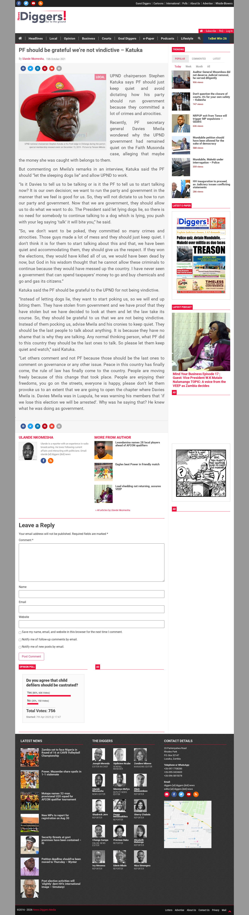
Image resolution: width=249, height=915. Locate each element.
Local (53, 38)
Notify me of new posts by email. (43, 646)
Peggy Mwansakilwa (120, 815)
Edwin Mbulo (120, 865)
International (173, 3)
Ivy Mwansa (98, 865)
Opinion (69, 38)
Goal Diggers (127, 38)
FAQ (221, 31)
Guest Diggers (143, 3)
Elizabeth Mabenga (139, 841)
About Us (195, 3)
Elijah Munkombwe (140, 790)
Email (22, 602)
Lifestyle (187, 38)
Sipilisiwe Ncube (122, 763)
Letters (168, 910)
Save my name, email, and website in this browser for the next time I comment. (72, 632)
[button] (23, 68)
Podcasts (167, 38)
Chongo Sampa (100, 840)
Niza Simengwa (142, 865)
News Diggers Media (44, 909)
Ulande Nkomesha (33, 59)
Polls (185, 3)
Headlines (36, 38)
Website (24, 617)
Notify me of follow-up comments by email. (49, 639)
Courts (106, 38)
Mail (224, 910)
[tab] (180, 59)
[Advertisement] (164, 19)
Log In (229, 31)
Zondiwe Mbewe (142, 763)
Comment (26, 540)
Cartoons (158, 3)
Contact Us (204, 910)
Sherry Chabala (142, 814)
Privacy (215, 910)
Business (88, 38)
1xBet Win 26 (217, 38)
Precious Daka (121, 840)
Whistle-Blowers (224, 3)
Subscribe (211, 31)
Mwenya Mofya (121, 789)
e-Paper (148, 38)
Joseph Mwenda (101, 763)
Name (22, 587)
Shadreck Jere (100, 814)
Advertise (208, 3)
